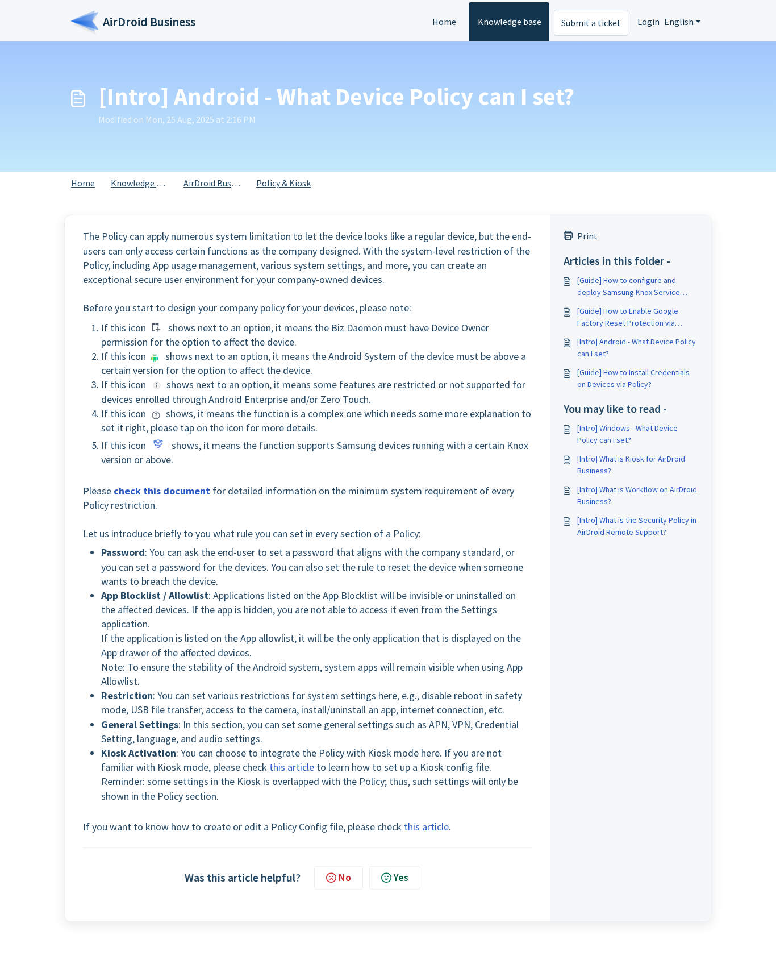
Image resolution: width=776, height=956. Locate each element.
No (345, 877)
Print (587, 236)
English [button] (679, 21)
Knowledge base (509, 21)
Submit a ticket (591, 22)
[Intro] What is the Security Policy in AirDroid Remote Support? (636, 526)
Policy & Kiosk (283, 183)
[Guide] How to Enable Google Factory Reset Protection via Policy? (627, 317)
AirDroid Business (217, 183)
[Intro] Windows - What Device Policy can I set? (627, 434)
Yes (401, 877)
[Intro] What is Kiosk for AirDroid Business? (631, 465)
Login (648, 21)
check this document (162, 490)
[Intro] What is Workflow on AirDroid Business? (637, 495)
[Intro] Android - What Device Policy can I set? (636, 347)
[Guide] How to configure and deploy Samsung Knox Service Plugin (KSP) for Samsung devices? (636, 286)
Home (444, 21)
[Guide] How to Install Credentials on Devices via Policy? (633, 378)
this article (291, 767)
